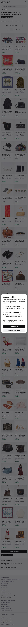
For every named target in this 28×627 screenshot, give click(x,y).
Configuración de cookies (14, 330)
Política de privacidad (8, 322)
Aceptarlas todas (14, 326)
